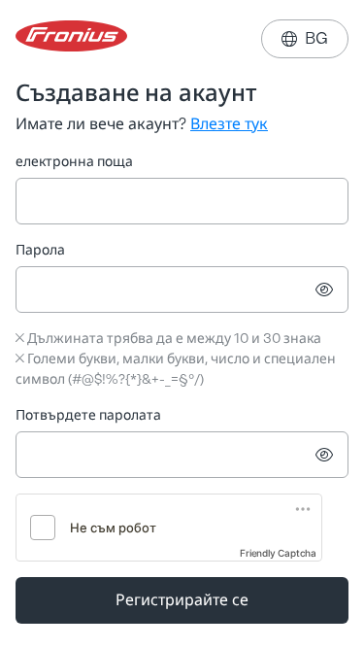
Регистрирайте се (182, 600)
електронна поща (74, 161)
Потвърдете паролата (88, 415)
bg (304, 38)
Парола (40, 250)
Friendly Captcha (278, 553)
